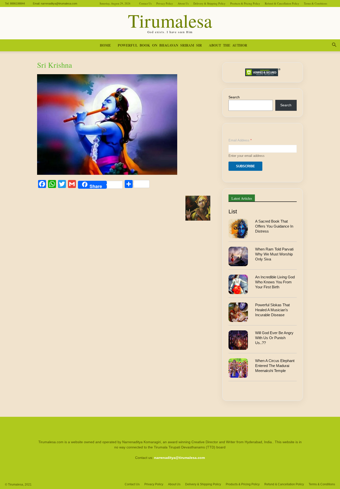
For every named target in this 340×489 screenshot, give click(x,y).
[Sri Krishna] (107, 173)
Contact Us (145, 3)
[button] (334, 46)
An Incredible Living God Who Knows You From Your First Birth (275, 282)
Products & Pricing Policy (245, 3)
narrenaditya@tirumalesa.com (59, 3)
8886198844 (17, 3)
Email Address (240, 140)
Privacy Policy (164, 3)
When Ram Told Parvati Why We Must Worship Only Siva (274, 254)
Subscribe (245, 166)
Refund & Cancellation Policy (282, 3)
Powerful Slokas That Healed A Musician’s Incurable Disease (272, 310)
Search (234, 97)
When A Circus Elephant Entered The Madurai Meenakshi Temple (274, 366)
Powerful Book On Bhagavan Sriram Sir (160, 45)
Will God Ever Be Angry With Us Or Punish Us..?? (274, 338)
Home (105, 45)
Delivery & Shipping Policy (209, 3)
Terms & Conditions (315, 3)
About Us (183, 3)
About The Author (228, 45)
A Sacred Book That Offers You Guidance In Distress (274, 226)
